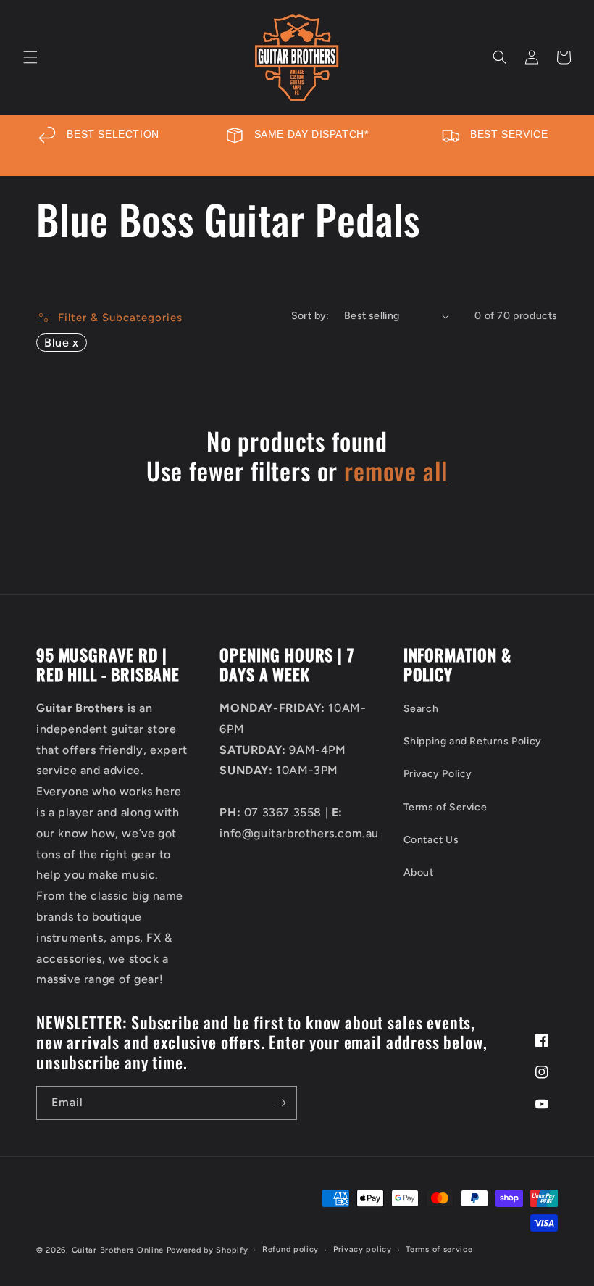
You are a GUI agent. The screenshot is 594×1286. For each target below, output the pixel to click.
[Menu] (30, 57)
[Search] (500, 57)
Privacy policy (362, 1249)
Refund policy (290, 1249)
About (418, 872)
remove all (395, 471)
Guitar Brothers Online (118, 1250)
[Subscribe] (280, 1103)
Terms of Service (445, 807)
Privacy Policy (437, 774)
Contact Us (431, 840)
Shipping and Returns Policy (472, 741)
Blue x (61, 342)
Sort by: (310, 316)
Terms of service (439, 1249)
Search (421, 708)
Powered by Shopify (207, 1250)
